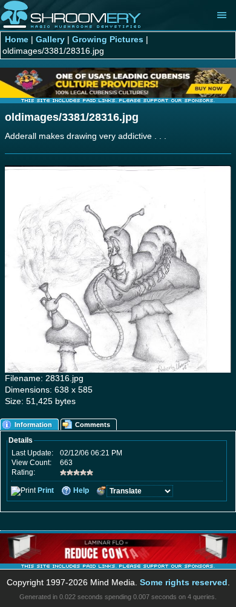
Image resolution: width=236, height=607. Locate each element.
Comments (92, 424)
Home (16, 39)
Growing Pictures (107, 39)
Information (33, 424)
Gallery (50, 39)
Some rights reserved (184, 582)
